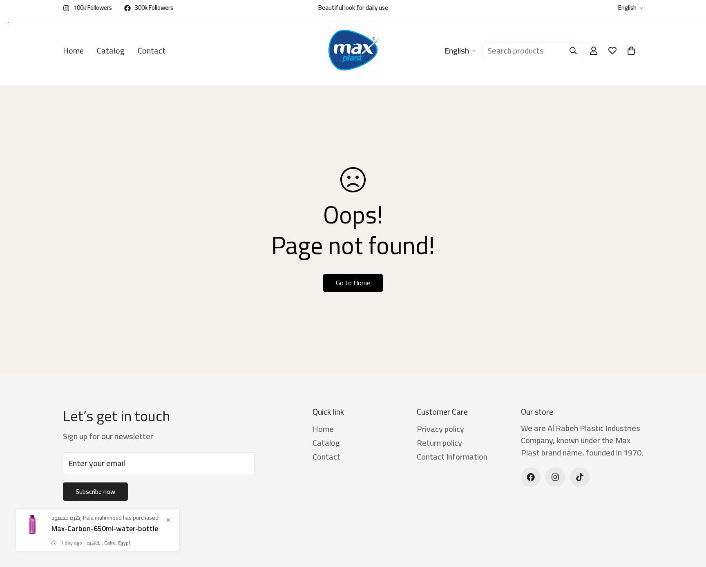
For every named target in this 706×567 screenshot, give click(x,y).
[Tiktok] (580, 477)
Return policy (439, 442)
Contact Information (452, 456)
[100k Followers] (555, 477)
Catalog (111, 50)
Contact (151, 50)
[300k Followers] (531, 477)
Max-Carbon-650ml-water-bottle (104, 528)
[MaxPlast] (353, 50)
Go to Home (353, 283)
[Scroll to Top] (690, 522)
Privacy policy (440, 428)
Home (73, 50)
